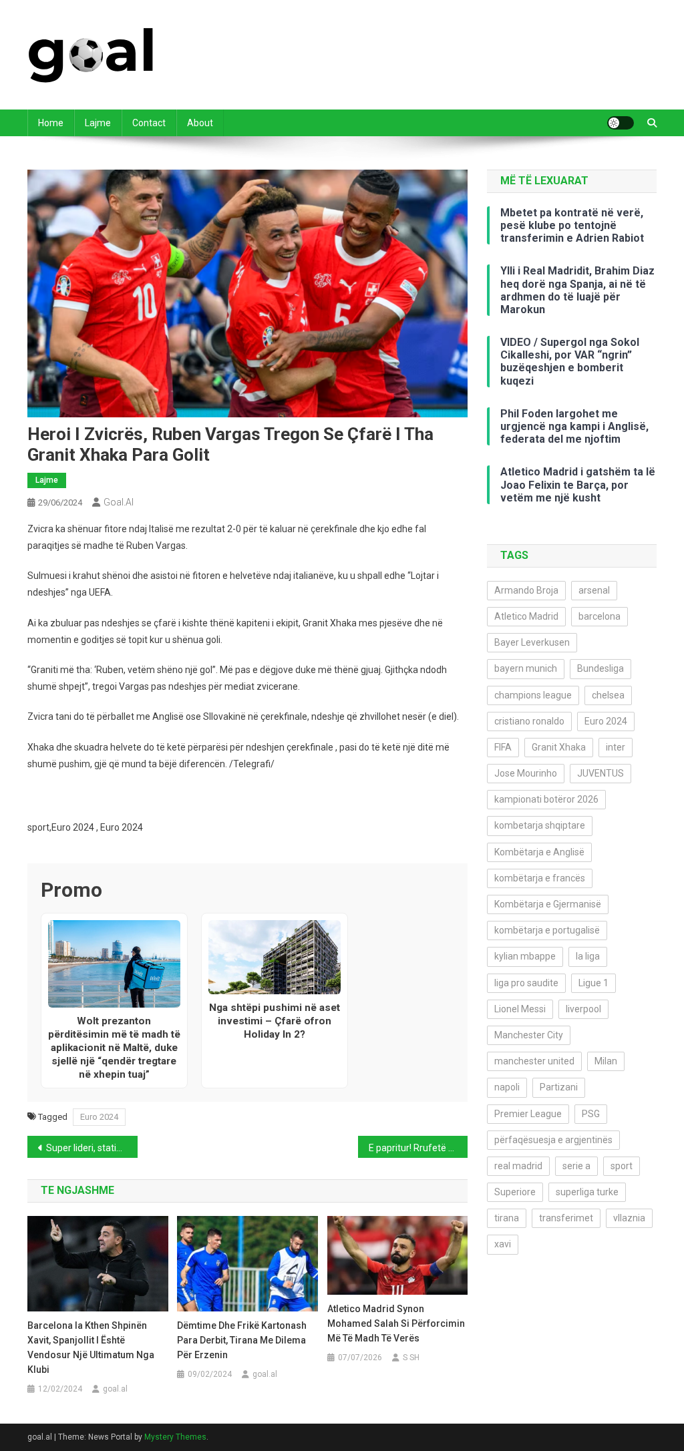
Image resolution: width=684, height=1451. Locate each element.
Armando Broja (526, 590)
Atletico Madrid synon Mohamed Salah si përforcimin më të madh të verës (396, 1323)
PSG (591, 1113)
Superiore (515, 1192)
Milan (605, 1061)
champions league (533, 695)
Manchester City (528, 1035)
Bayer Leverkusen (532, 642)
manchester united (534, 1061)
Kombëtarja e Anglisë (539, 852)
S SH (411, 1357)
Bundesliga (600, 668)
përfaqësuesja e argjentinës (553, 1139)
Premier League (528, 1113)
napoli (507, 1087)
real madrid (518, 1166)
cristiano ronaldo (529, 721)
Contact (149, 123)
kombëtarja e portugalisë (547, 930)
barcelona (599, 616)
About (200, 123)
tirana (506, 1218)
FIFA (503, 747)
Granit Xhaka (559, 747)
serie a (576, 1166)
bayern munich (525, 668)
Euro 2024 (99, 1117)
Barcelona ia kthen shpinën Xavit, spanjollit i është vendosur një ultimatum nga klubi (90, 1347)
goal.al (119, 502)
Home (50, 123)
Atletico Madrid (526, 616)
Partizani (559, 1087)
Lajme (98, 123)
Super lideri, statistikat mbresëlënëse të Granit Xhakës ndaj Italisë (92, 1148)
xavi (502, 1244)
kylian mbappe (525, 956)
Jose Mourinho (525, 773)
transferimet (566, 1218)
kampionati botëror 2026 (546, 799)
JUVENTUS (600, 773)
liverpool (583, 1009)
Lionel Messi (520, 1009)
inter (615, 747)
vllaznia (629, 1218)
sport (622, 1166)
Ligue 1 (593, 983)
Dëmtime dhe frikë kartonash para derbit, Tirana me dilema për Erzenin (242, 1340)
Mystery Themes (175, 1437)
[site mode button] (620, 123)
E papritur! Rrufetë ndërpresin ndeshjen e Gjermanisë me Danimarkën (418, 1148)
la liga (588, 956)
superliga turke (587, 1192)
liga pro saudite (526, 983)
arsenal (594, 590)
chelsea (608, 695)
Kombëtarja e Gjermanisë (547, 904)
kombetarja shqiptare (539, 825)
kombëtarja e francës (539, 878)
